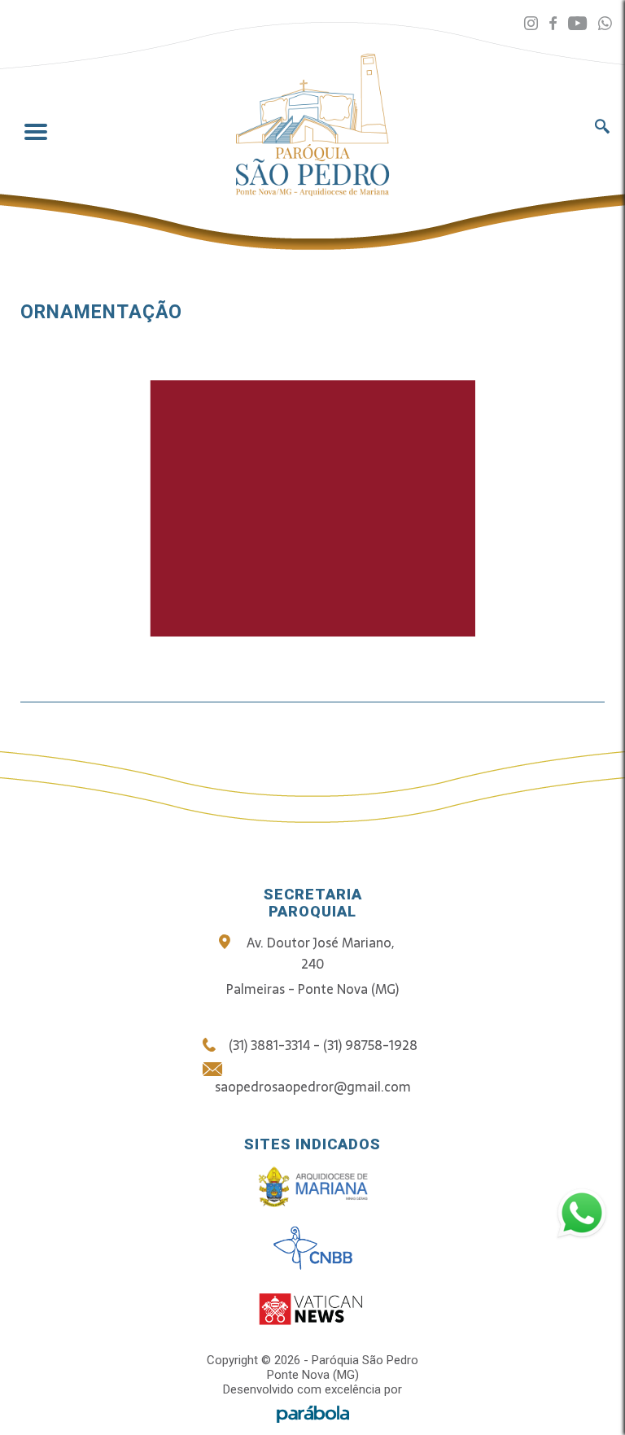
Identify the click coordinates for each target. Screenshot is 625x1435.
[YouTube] (577, 24)
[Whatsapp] (605, 24)
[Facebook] (553, 24)
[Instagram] (531, 24)
